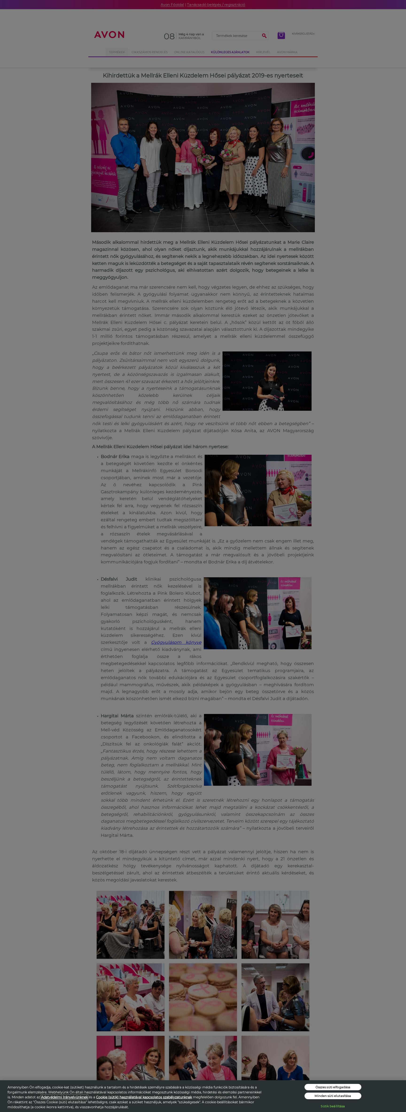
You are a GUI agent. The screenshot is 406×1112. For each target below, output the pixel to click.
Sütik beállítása (333, 1106)
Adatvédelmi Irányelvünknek (64, 1097)
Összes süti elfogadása (333, 1087)
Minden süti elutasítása (333, 1096)
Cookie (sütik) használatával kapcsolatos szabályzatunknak (144, 1097)
